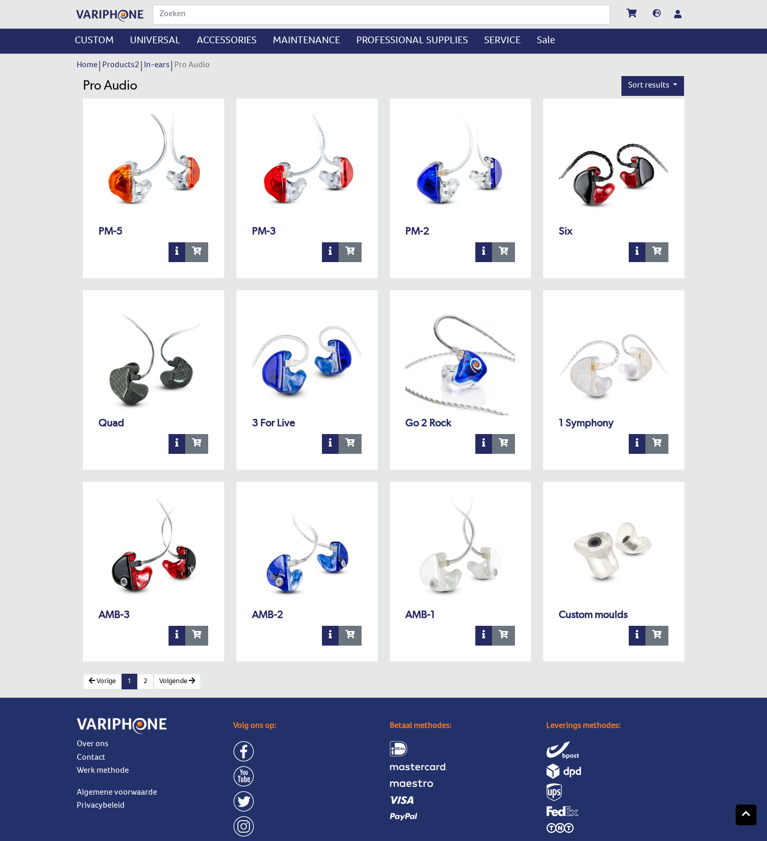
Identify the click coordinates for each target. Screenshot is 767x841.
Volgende (174, 681)
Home (88, 65)
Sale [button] (546, 41)
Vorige (105, 681)
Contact (91, 758)
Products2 (121, 65)
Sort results (649, 86)
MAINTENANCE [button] (306, 41)
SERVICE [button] (502, 41)
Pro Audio (192, 65)
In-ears (157, 65)
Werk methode (103, 771)
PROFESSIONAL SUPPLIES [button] (412, 41)
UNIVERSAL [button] (155, 41)
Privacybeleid (101, 806)
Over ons (93, 744)
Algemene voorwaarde (117, 793)
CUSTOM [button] (94, 41)
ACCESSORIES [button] (227, 41)
